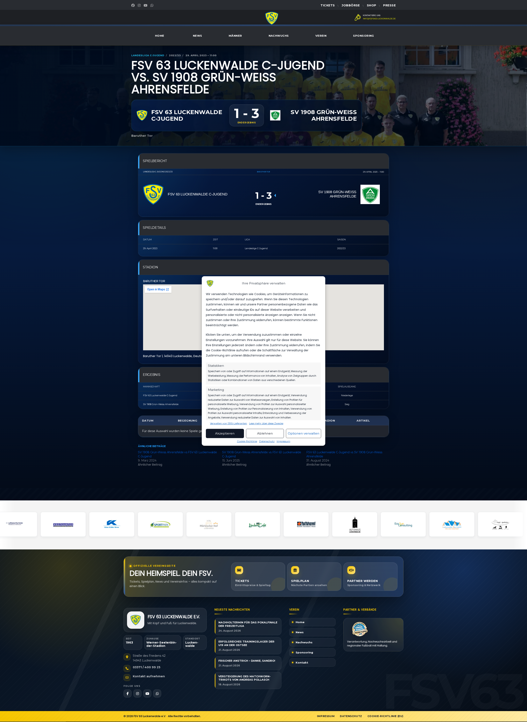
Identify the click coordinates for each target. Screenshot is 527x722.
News (197, 35)
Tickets (328, 5)
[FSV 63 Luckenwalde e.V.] (135, 620)
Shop (371, 5)
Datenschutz (267, 441)
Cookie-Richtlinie (247, 441)
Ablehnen (265, 433)
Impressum (283, 441)
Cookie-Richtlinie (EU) (385, 716)
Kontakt (302, 662)
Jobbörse (351, 5)
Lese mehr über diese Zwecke (266, 423)
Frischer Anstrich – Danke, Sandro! (246, 660)
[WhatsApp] (152, 5)
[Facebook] (133, 5)
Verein (321, 35)
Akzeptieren (224, 433)
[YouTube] (146, 5)
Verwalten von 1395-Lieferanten (228, 423)
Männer (235, 35)
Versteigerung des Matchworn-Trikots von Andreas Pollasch (244, 678)
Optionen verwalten (303, 433)
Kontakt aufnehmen (149, 676)
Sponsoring (363, 35)
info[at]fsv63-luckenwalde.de (379, 19)
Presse (389, 5)
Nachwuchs (279, 35)
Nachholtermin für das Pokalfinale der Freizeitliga (247, 624)
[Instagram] (140, 5)
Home (159, 35)
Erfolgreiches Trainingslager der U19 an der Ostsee (246, 643)
